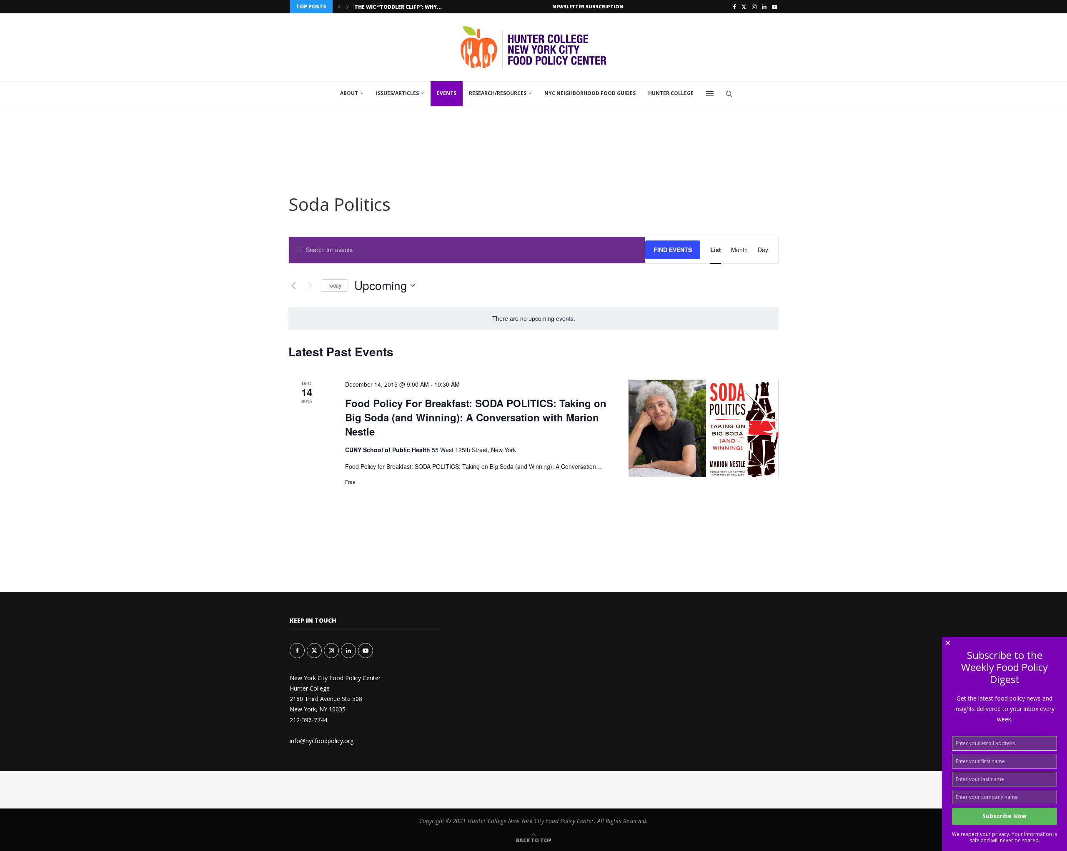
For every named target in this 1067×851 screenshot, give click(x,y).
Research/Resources (497, 93)
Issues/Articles (397, 93)
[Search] (729, 94)
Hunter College (671, 93)
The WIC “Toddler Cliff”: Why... (398, 6)
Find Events (673, 249)
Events (446, 93)
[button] (339, 6)
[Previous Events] (293, 285)
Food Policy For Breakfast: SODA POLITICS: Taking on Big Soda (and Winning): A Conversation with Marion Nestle (475, 417)
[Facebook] (734, 6)
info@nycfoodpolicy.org (321, 741)
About (349, 93)
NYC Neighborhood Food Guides (590, 93)
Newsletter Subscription (588, 6)
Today (334, 285)
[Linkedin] (764, 6)
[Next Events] (310, 285)
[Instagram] (754, 6)
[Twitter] (743, 6)
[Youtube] (774, 6)
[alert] (533, 318)
